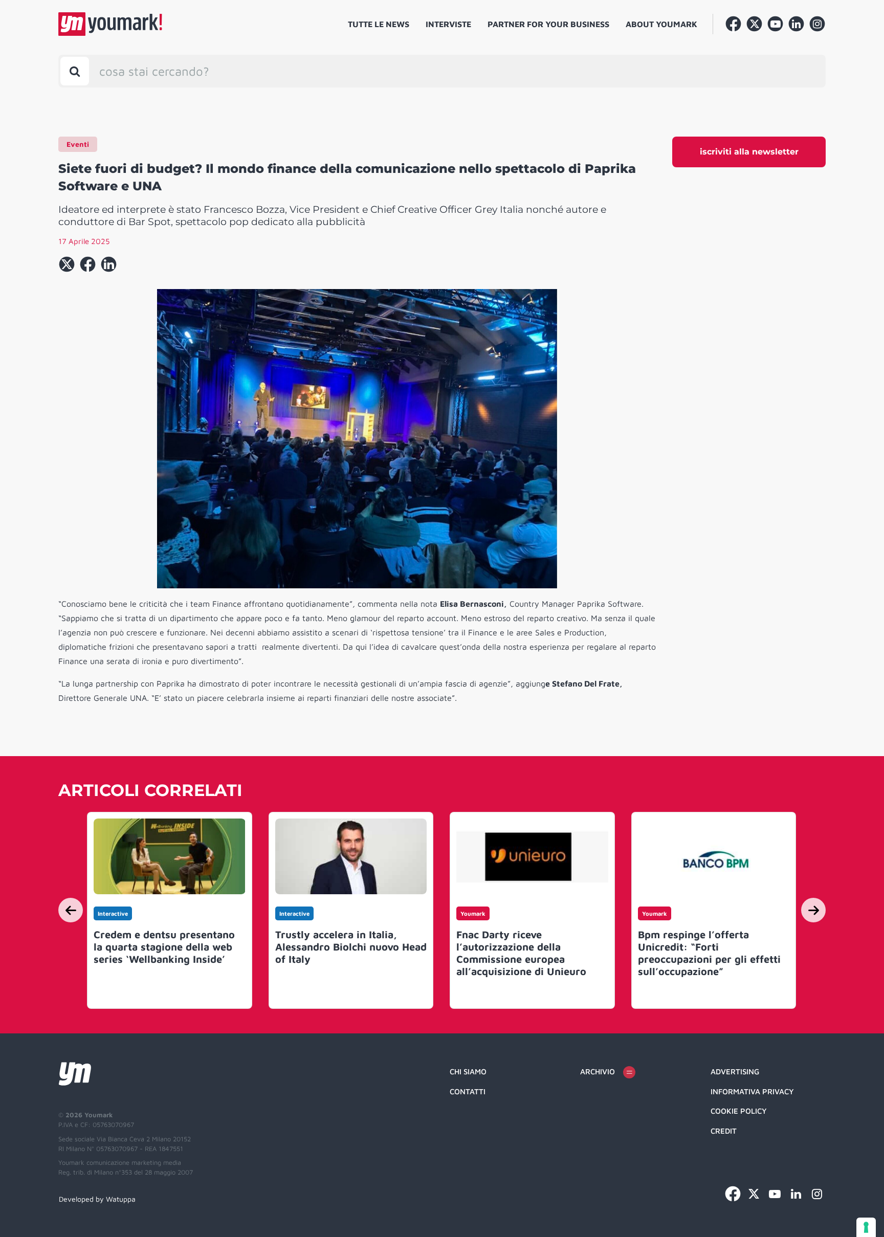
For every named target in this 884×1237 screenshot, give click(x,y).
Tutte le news (378, 24)
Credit (724, 1130)
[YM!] (110, 24)
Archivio (597, 1071)
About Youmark (661, 24)
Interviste (448, 24)
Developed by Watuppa (97, 1199)
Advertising (735, 1071)
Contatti (467, 1091)
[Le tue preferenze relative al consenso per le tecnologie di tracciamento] (866, 1227)
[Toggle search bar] (74, 71)
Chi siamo (468, 1071)
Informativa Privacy (752, 1091)
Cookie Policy (739, 1111)
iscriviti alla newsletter (749, 152)
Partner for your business (548, 24)
